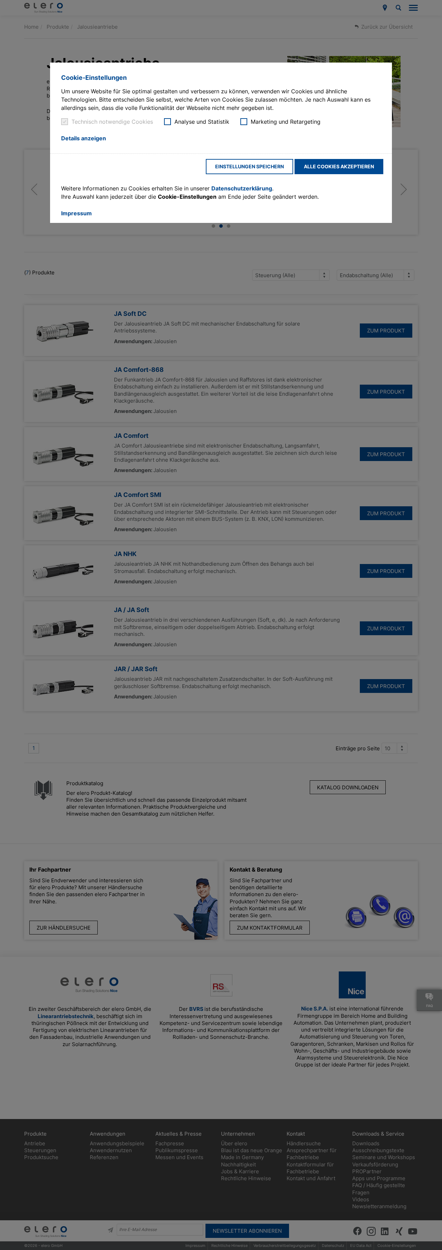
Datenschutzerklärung (241, 188)
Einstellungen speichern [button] (249, 166)
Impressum (76, 213)
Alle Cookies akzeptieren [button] (339, 166)
